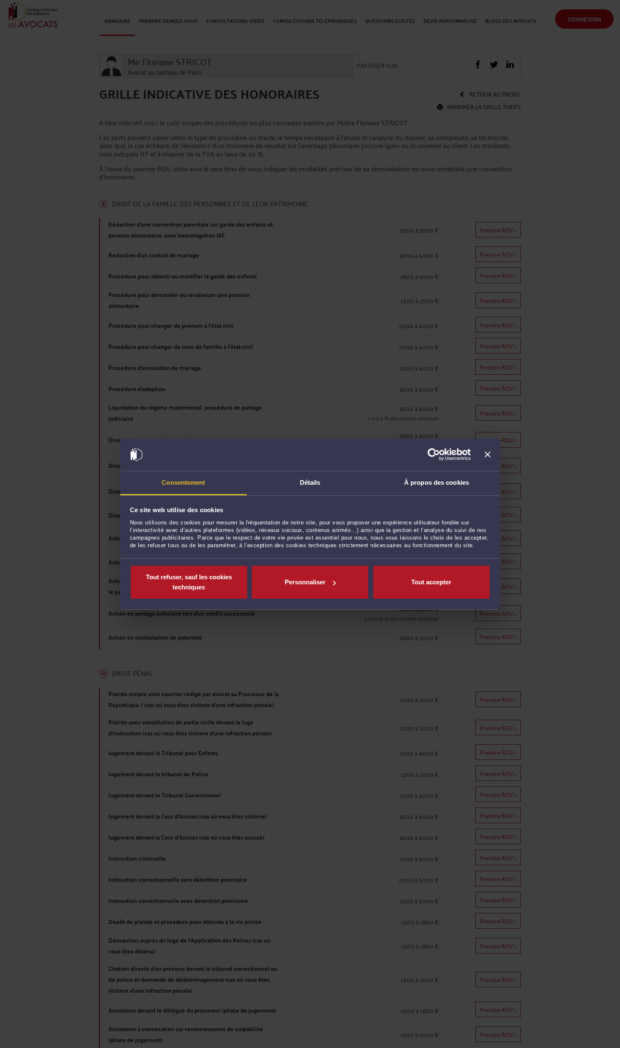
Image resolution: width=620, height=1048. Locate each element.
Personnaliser (305, 582)
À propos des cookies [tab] (436, 482)
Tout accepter (431, 582)
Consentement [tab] (183, 482)
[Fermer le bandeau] (488, 455)
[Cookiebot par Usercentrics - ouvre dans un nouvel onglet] (434, 454)
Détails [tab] (310, 482)
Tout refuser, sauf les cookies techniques (189, 582)
